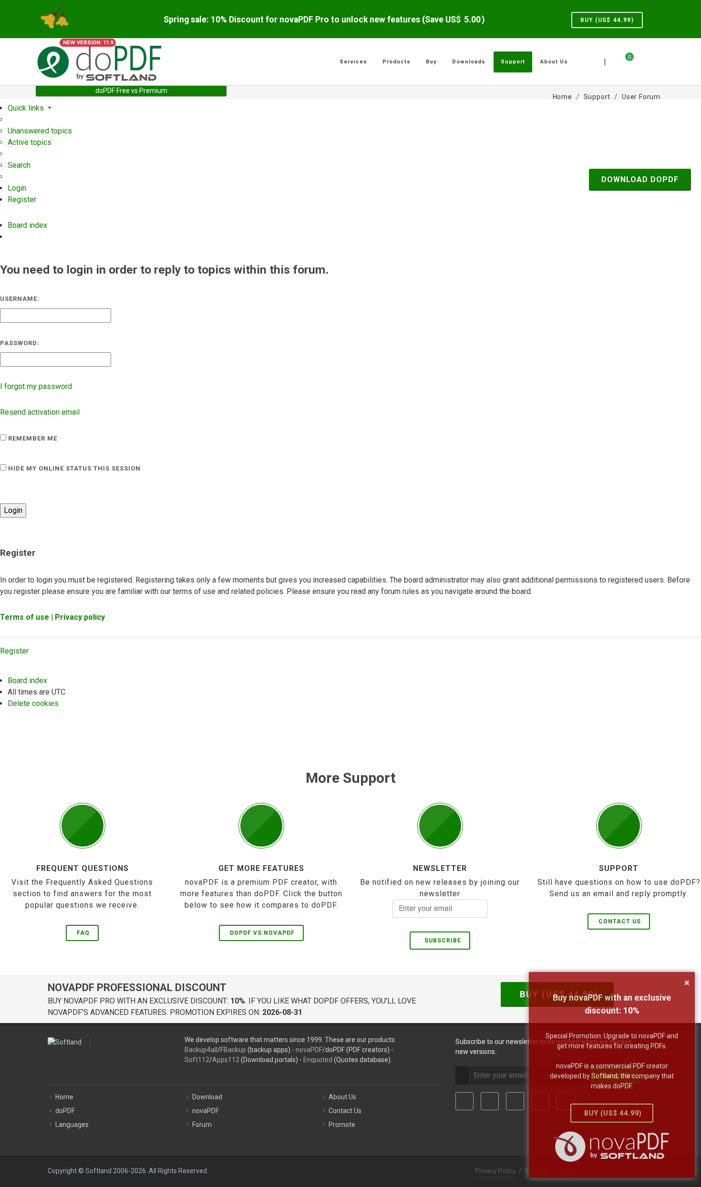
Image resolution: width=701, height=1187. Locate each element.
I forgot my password (36, 386)
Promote (342, 1124)
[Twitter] (490, 1101)
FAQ (83, 933)
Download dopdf (640, 179)
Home (64, 1097)
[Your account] (640, 58)
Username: (20, 298)
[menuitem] (40, 130)
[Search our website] (654, 60)
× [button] (687, 982)
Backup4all (201, 1050)
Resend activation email (40, 412)
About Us (342, 1097)
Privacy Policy (495, 1171)
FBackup (233, 1050)
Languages (72, 1124)
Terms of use (24, 617)
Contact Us (619, 921)
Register (14, 650)
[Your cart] (623, 60)
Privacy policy (80, 617)
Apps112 (225, 1060)
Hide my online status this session (73, 468)
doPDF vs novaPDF (262, 933)
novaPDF (309, 1050)
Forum (202, 1124)
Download (207, 1097)
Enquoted (317, 1060)
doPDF (65, 1111)
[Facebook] (464, 1101)
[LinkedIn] (515, 1101)
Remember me (31, 438)
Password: (20, 343)
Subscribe (441, 940)
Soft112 (197, 1060)
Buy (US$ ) (607, 20)
